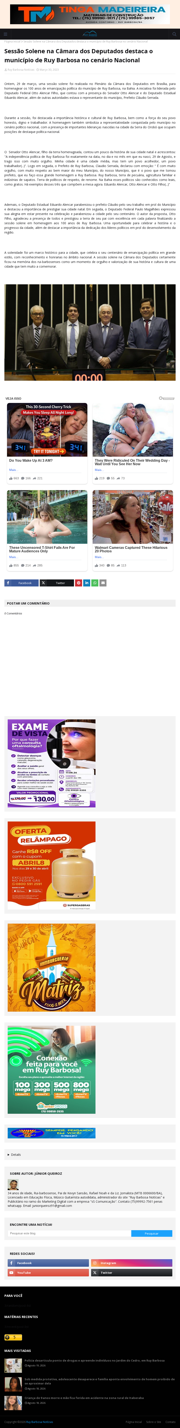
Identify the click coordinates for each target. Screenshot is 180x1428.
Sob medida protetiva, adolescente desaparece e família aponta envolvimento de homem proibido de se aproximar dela (100, 1381)
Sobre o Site (153, 1422)
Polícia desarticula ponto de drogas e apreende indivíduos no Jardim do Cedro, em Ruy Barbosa (95, 1360)
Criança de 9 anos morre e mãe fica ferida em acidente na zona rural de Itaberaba (84, 1398)
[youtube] (48, 1272)
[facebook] (48, 1263)
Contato (171, 1422)
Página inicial (12, 41)
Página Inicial (134, 1422)
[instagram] (131, 1263)
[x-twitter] (131, 1272)
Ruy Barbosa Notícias (21, 70)
